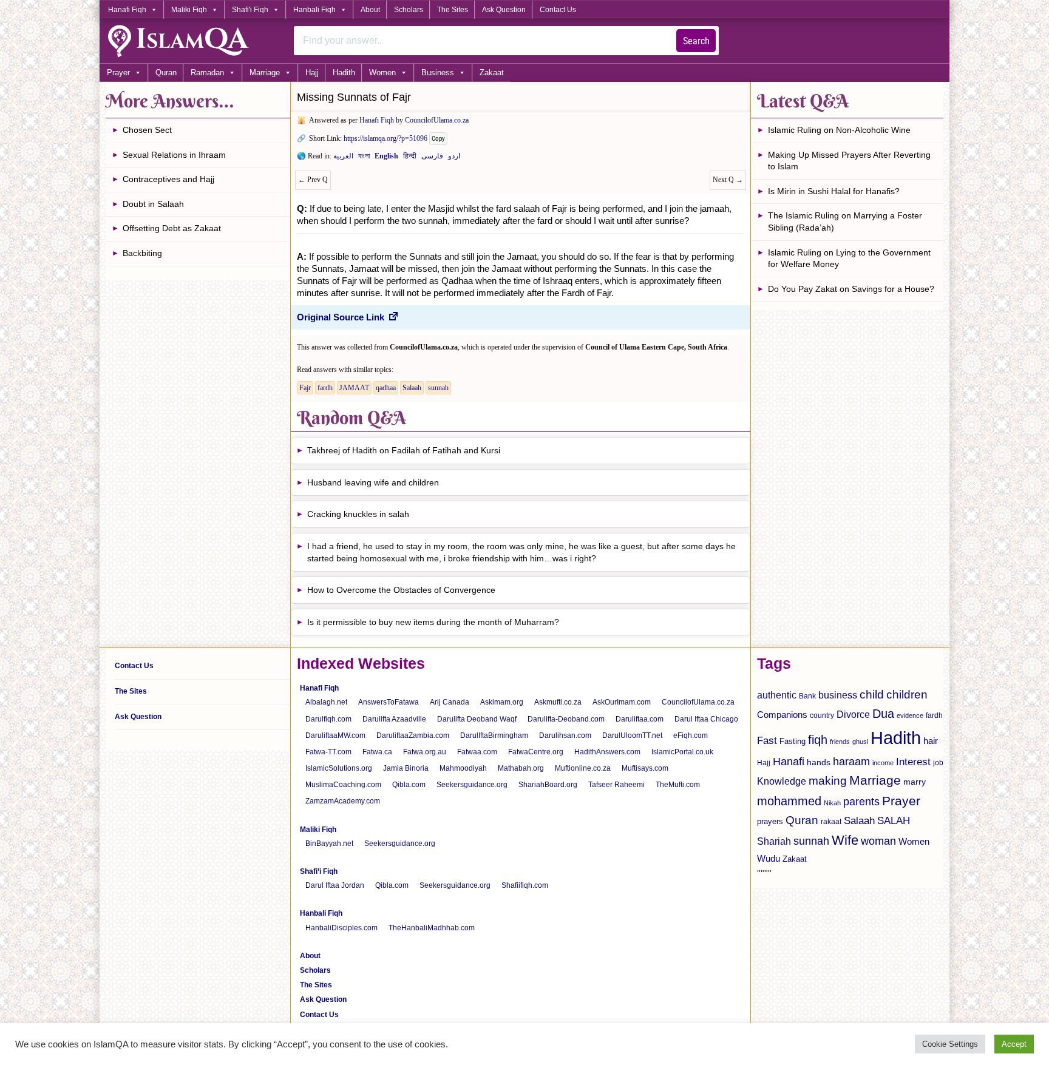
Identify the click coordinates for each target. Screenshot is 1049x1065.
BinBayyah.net (329, 843)
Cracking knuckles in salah (358, 514)
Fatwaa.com (477, 752)
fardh (325, 388)
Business (437, 72)
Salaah (411, 388)
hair (930, 740)
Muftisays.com (645, 768)
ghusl (860, 741)
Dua (883, 713)
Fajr (305, 388)
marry (914, 781)
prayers (770, 821)
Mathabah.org (521, 768)
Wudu (768, 859)
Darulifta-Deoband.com (566, 719)
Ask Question (504, 9)
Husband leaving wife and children (373, 482)
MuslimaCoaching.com (343, 784)
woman (878, 841)
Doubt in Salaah (153, 204)
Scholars (408, 9)
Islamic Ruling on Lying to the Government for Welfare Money (849, 258)
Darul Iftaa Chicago (706, 719)
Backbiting (142, 253)
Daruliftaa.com (640, 719)
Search (696, 41)
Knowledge (781, 781)
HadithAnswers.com (607, 752)
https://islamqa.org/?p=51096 (385, 138)
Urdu (454, 158)
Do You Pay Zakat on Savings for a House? (851, 289)
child (872, 694)
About (370, 9)
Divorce (853, 714)
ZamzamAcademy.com (342, 801)
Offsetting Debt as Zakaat (172, 228)
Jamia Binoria (406, 768)
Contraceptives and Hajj (168, 179)
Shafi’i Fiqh (319, 871)
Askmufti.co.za (558, 702)
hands (818, 762)
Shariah (774, 841)
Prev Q (313, 179)
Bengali (364, 158)
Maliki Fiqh (189, 9)
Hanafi (788, 762)
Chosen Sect (147, 130)
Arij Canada (449, 702)
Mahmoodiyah (463, 768)
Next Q (728, 179)
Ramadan (207, 72)
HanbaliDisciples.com (341, 928)
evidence (910, 715)
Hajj (312, 72)
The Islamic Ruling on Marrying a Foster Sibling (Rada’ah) (845, 221)
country (822, 715)
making (828, 780)
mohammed (789, 801)
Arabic (343, 158)
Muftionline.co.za (583, 768)
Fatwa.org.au (424, 752)
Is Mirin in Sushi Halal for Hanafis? (834, 191)
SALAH (893, 821)
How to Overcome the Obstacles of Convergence (401, 590)
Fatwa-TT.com (328, 752)
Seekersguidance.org (472, 784)
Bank (807, 696)
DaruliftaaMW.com (335, 735)
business (837, 694)
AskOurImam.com (621, 702)
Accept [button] (1014, 1044)
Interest (913, 762)
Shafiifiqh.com (524, 885)
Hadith (344, 72)
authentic (776, 694)
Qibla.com (409, 784)
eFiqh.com (690, 735)
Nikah (832, 802)
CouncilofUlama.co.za (437, 120)
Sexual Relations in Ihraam (174, 155)
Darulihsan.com (565, 735)
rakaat (831, 821)
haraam (851, 761)
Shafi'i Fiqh (250, 9)
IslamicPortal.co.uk (682, 752)
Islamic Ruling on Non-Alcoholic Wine (839, 130)
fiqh (817, 739)
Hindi (409, 158)
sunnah (438, 388)
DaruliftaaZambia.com (412, 735)
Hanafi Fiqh (127, 9)
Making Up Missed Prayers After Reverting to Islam (849, 161)
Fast (767, 740)
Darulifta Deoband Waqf (477, 719)
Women (382, 72)
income (883, 762)
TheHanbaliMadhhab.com (432, 928)
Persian (432, 158)
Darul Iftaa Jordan (334, 885)
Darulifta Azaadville (394, 719)
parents (861, 802)
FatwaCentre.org (535, 752)
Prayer (118, 72)
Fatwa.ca (377, 752)
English (386, 158)
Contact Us (558, 9)
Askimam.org (501, 702)
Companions (782, 714)
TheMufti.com (678, 784)
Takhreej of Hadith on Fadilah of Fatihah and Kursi (403, 450)
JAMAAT (354, 388)
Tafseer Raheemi (616, 784)
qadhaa (386, 388)
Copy (438, 139)
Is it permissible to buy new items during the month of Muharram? (433, 622)
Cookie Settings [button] (950, 1044)
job (938, 762)
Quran (166, 72)
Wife (845, 840)
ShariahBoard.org (547, 784)
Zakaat (492, 72)
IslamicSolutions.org (338, 768)
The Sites (452, 9)
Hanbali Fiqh (314, 9)
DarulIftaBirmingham (494, 735)
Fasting (792, 741)
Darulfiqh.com (328, 719)
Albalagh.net (326, 702)
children (907, 694)
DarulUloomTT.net (632, 735)
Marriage (265, 72)
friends (840, 741)
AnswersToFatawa (388, 702)
